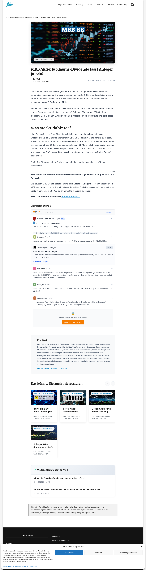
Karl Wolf (36, 79)
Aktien (89, 4)
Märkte (100, 4)
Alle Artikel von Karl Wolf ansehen (50, 369)
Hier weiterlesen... (70, 196)
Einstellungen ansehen (128, 553)
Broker (111, 4)
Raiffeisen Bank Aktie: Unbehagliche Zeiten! (44, 410)
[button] (141, 546)
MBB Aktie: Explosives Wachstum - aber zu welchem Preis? (59, 478)
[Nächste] (113, 383)
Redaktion (10, 543)
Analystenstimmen (64, 4)
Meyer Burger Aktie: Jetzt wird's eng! (101, 410)
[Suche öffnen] (132, 4)
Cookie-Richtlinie (8, 566)
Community (122, 4)
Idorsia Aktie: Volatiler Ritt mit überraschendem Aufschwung (71, 410)
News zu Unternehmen (22, 17)
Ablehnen (98, 553)
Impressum (33, 566)
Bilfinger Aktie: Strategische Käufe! (43, 445)
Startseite (9, 17)
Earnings (79, 4)
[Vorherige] (107, 383)
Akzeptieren (69, 553)
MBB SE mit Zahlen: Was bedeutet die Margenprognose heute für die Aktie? (67, 489)
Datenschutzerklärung (22, 566)
